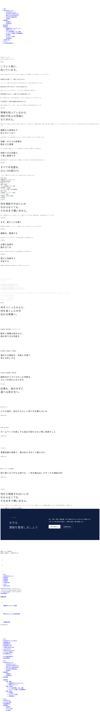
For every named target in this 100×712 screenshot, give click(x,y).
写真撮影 (8, 35)
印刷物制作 (9, 38)
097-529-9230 (6, 591)
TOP (4, 9)
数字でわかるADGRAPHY (12, 15)
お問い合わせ (6, 586)
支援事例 (5, 20)
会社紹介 (8, 18)
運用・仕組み (9, 686)
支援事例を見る (67, 526)
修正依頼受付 (6, 658)
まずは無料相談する (8, 43)
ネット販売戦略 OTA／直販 (13, 31)
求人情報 (8, 710)
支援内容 (5, 26)
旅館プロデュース (10, 30)
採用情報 (5, 705)
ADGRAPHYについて (8, 10)
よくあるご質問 (7, 702)
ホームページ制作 (10, 36)
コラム (5, 41)
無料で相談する (55, 526)
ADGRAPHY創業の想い (11, 17)
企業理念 (8, 707)
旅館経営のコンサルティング (13, 28)
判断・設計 (9, 681)
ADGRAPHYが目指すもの (12, 13)
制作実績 (5, 25)
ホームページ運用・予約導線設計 (14, 33)
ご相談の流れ (6, 40)
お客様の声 (9, 23)
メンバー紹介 (9, 708)
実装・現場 (9, 691)
